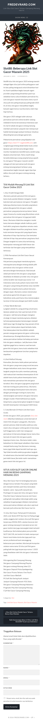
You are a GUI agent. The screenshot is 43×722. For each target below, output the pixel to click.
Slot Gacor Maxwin (30, 602)
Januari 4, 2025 (9, 76)
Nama (6, 668)
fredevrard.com (21, 4)
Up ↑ (33, 717)
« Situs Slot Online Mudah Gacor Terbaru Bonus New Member (19, 613)
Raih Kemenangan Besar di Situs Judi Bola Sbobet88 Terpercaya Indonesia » (23, 621)
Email (6, 678)
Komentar (8, 643)
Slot (13, 598)
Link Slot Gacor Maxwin (15, 602)
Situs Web (7, 688)
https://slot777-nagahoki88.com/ (20, 143)
